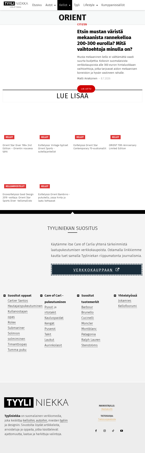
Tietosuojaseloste (107, 419)
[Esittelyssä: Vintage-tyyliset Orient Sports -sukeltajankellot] (55, 124)
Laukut (49, 340)
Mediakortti (107, 409)
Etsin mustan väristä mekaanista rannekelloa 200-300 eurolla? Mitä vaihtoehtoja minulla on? (104, 40)
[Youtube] (121, 431)
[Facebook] (96, 431)
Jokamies (124, 301)
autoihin (41, 420)
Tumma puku (17, 350)
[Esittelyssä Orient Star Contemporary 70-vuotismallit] (90, 124)
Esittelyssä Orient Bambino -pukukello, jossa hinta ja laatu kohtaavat (54, 197)
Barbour (87, 307)
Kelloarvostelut (15, 186)
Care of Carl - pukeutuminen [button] (55, 299)
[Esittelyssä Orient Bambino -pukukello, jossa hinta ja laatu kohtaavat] (55, 173)
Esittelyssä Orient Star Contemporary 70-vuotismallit (89, 147)
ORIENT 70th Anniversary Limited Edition (122, 147)
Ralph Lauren (90, 340)
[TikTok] (113, 431)
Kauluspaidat (54, 318)
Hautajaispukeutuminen (25, 306)
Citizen (82, 24)
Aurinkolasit (53, 345)
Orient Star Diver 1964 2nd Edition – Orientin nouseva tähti (18, 148)
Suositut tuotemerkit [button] (90, 299)
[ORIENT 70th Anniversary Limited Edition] (126, 124)
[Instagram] (104, 431)
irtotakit (50, 312)
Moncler (87, 323)
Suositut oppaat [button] (20, 296)
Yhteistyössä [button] (127, 296)
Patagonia (88, 334)
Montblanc (89, 329)
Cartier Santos (18, 301)
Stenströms (89, 345)
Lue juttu (86, 89)
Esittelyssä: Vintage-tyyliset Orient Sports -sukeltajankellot (53, 148)
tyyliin (64, 420)
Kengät (49, 323)
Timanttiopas (17, 344)
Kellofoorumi (127, 306)
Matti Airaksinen (87, 78)
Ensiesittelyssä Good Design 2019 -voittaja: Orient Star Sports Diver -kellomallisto (18, 197)
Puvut (49, 307)
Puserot (50, 329)
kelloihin (29, 420)
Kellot (9, 137)
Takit (48, 334)
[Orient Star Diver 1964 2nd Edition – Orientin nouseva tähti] (19, 124)
